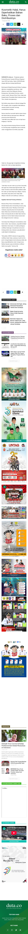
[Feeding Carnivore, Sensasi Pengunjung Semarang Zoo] (5, 338)
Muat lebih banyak (13, 361)
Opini (3, 741)
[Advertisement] (14, 60)
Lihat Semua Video (14, 841)
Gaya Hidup (4, 307)
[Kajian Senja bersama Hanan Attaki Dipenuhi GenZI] (5, 313)
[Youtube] (20, 930)
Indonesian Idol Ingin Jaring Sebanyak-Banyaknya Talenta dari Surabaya (18, 305)
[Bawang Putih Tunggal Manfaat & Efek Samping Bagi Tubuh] (5, 763)
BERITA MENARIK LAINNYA (9, 300)
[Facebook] (7, 930)
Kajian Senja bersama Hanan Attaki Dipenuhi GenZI (16, 313)
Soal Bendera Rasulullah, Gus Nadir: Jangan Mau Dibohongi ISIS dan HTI (18, 345)
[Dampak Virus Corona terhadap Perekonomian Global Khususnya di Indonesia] (14, 736)
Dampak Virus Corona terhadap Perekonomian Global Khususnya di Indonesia (13, 746)
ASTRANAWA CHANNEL (8, 822)
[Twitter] (16, 930)
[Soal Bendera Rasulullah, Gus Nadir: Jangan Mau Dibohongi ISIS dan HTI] (5, 346)
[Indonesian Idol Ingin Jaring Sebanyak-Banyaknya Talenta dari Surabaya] (5, 305)
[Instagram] (11, 930)
